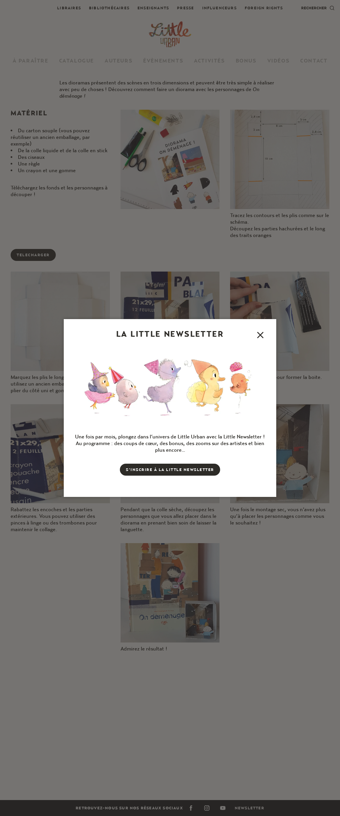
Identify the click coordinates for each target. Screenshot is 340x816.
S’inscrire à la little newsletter (170, 469)
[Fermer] (260, 335)
